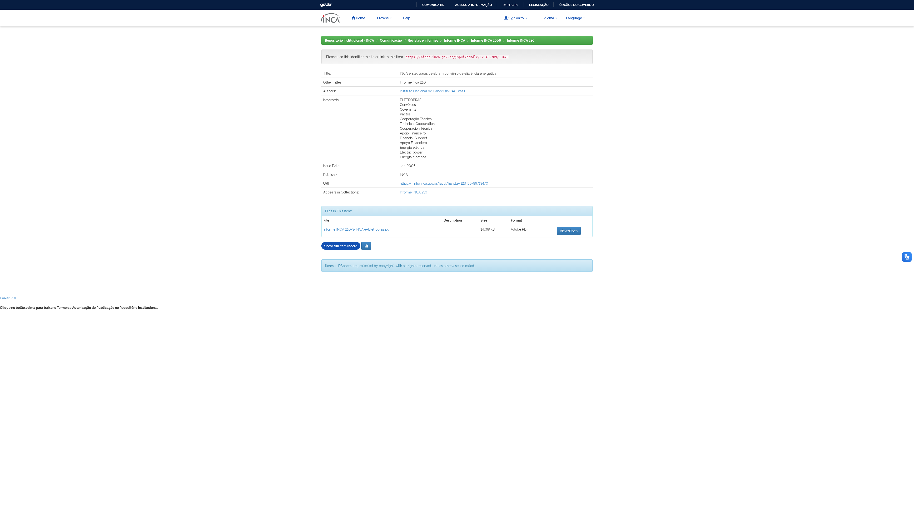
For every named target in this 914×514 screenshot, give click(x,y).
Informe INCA (454, 40)
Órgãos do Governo (576, 5)
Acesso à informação (473, 5)
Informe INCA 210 (520, 40)
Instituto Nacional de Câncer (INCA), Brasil (432, 91)
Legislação (539, 5)
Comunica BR (433, 5)
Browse (383, 17)
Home (360, 17)
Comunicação (391, 40)
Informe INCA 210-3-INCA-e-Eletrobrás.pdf (357, 229)
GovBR (325, 3)
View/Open (569, 230)
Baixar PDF (8, 298)
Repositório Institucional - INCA (349, 40)
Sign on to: (516, 17)
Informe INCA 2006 (486, 40)
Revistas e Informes (423, 40)
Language (574, 17)
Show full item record (341, 245)
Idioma (548, 17)
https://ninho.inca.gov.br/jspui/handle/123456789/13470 (444, 183)
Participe (510, 5)
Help (406, 17)
